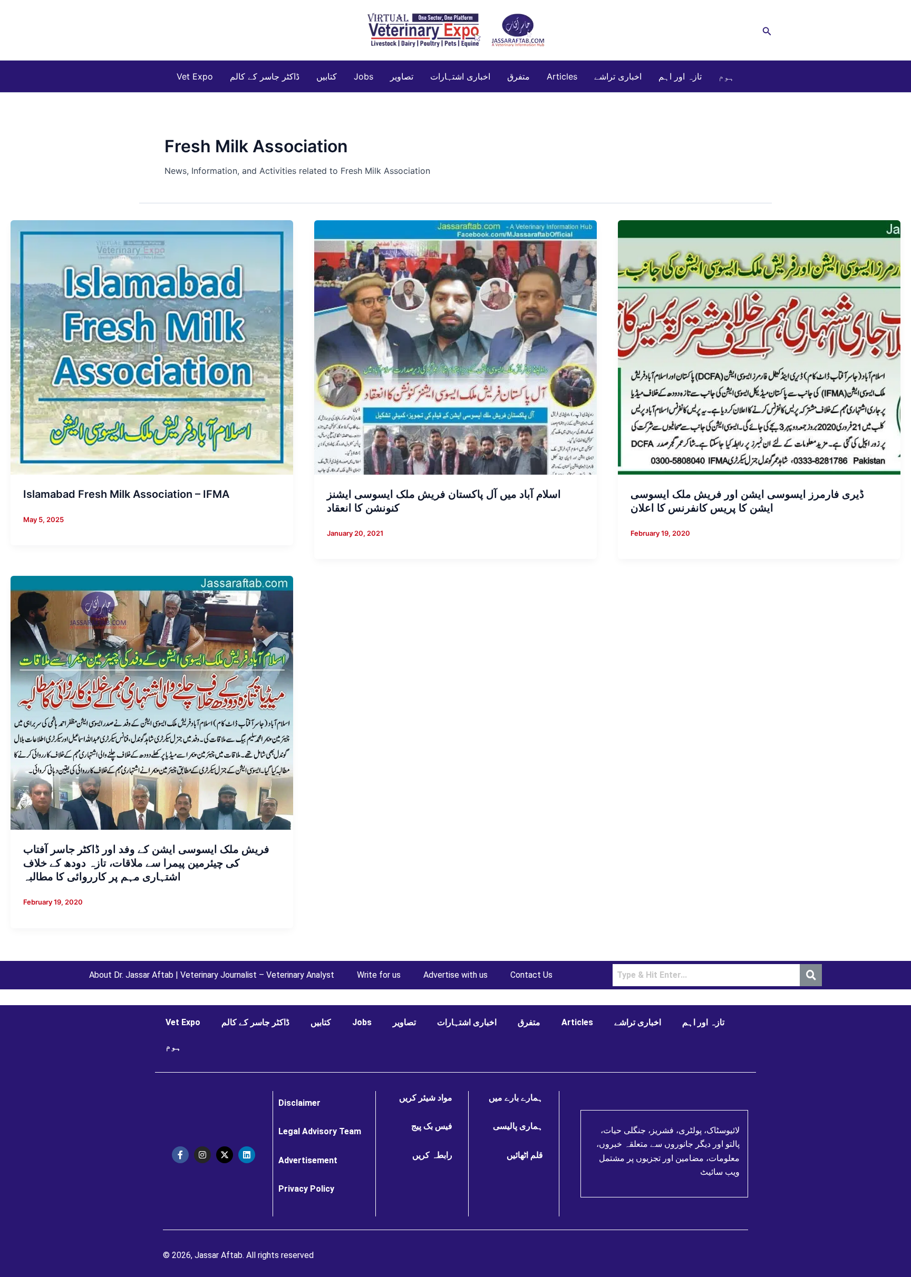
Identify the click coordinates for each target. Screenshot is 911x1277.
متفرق (518, 76)
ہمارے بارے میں (516, 1098)
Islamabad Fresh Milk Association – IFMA (126, 494)
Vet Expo (195, 76)
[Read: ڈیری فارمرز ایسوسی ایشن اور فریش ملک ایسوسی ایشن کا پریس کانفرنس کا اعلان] (759, 346)
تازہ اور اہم (680, 76)
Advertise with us (455, 975)
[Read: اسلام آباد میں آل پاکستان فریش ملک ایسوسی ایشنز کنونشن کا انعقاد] (455, 346)
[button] (767, 30)
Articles (562, 76)
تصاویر (401, 76)
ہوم (726, 76)
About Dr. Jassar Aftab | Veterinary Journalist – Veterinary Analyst (211, 975)
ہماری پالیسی (518, 1126)
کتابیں (326, 76)
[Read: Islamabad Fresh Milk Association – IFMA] (152, 346)
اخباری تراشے (618, 76)
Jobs (363, 76)
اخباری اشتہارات (460, 76)
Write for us (379, 975)
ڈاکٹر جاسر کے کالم (264, 76)
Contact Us (531, 975)
